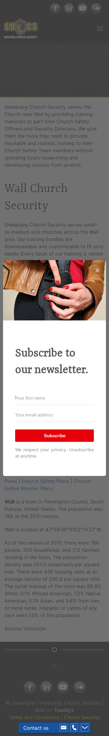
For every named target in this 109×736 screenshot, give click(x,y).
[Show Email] (64, 728)
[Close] (97, 268)
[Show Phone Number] (74, 728)
